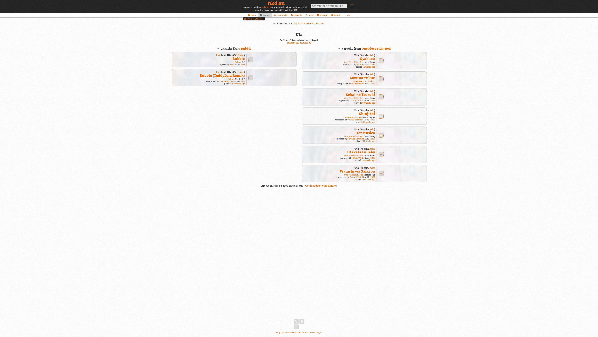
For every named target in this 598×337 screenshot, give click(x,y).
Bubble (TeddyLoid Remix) (222, 75)
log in (319, 332)
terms (293, 332)
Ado (371, 55)
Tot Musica (365, 133)
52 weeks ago (369, 67)
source (305, 332)
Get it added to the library (320, 185)
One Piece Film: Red (376, 48)
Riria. (241, 55)
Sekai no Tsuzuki (360, 95)
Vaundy (360, 64)
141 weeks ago (368, 160)
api (298, 332)
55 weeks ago (369, 141)
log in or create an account (309, 23)
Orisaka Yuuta (356, 100)
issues (312, 332)
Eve (218, 55)
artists (258, 18)
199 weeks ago (368, 103)
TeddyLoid (229, 81)
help (278, 332)
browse (248, 18)
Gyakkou (367, 58)
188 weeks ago (238, 84)
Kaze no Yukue (362, 78)
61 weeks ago (369, 122)
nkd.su (276, 3)
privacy (285, 332)
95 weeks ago (369, 179)
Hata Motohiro (357, 84)
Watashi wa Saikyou (357, 171)
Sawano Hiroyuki (355, 139)
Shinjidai (367, 114)
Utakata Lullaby (361, 152)
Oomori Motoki (357, 177)
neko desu (266, 7)
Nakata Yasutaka (355, 120)
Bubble (246, 48)
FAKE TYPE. (358, 158)
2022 (242, 64)
